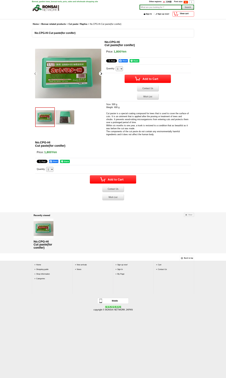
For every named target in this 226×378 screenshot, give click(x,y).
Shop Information (43, 274)
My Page (120, 274)
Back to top (188, 258)
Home (38, 265)
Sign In (149, 14)
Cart (159, 265)
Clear (190, 215)
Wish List (147, 96)
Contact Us (147, 88)
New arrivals (82, 265)
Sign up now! (163, 14)
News (79, 269)
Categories (40, 279)
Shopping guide (42, 269)
